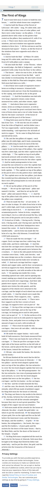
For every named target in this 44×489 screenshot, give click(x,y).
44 (3, 384)
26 (18, 228)
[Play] (1, 10)
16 (12, 146)
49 (26, 413)
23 (5, 202)
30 (8, 262)
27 (5, 239)
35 (11, 307)
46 (3, 394)
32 (28, 283)
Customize (24, 485)
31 (8, 273)
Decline (14, 485)
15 (5, 138)
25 (3, 220)
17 (13, 154)
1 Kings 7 (11, 7)
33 (14, 294)
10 (13, 96)
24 (26, 210)
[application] (22, 10)
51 (5, 436)
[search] (41, 2)
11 (9, 104)
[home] (3, 2)
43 (33, 378)
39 (12, 341)
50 (35, 421)
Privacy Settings (33, 480)
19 (14, 170)
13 (5, 120)
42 (17, 370)
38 (5, 333)
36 (23, 315)
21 (5, 186)
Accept (5, 485)
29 (12, 252)
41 (37, 360)
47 (5, 399)
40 (5, 352)
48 (3, 407)
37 (11, 326)
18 (3, 162)
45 (3, 386)
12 (8, 109)
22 (32, 194)
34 (29, 299)
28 (31, 244)
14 (16, 123)
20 (3, 175)
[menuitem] (3, 2)
